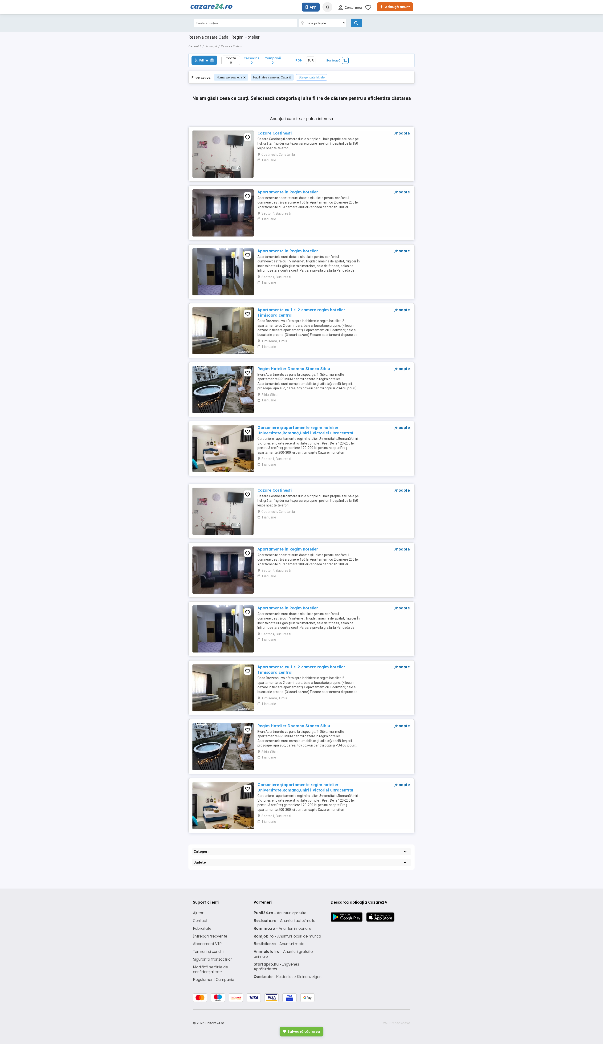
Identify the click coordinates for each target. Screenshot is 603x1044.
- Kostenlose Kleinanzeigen (288, 976)
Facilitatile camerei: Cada (270, 77)
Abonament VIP (207, 943)
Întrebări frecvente (210, 936)
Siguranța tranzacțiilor (212, 959)
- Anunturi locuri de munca (287, 936)
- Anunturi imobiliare (282, 928)
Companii (273, 60)
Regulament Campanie (213, 979)
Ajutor (198, 912)
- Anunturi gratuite (280, 912)
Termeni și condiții (208, 951)
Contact (200, 920)
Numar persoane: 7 (229, 77)
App (313, 7)
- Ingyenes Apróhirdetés (276, 966)
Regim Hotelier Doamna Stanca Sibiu (293, 368)
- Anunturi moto (279, 943)
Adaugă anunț (397, 7)
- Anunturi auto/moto (284, 920)
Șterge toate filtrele (312, 77)
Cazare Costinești (274, 133)
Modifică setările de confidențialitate (210, 969)
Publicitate (202, 928)
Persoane (252, 60)
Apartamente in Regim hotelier (287, 192)
